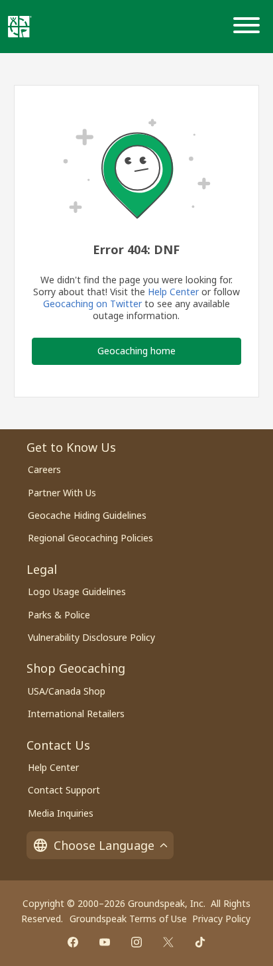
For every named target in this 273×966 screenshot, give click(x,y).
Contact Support (64, 790)
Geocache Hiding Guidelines (87, 515)
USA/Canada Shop (66, 691)
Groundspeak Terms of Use (128, 918)
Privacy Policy (221, 918)
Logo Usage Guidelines (77, 591)
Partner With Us (62, 492)
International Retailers (76, 713)
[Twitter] (168, 942)
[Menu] (249, 26)
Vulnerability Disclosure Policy (91, 637)
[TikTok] (200, 942)
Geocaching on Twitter (92, 303)
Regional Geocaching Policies (90, 537)
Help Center (173, 291)
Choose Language (104, 845)
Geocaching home (136, 350)
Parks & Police (59, 614)
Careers (44, 469)
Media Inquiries (60, 813)
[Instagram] (136, 942)
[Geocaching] (20, 26)
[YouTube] (105, 942)
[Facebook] (73, 942)
